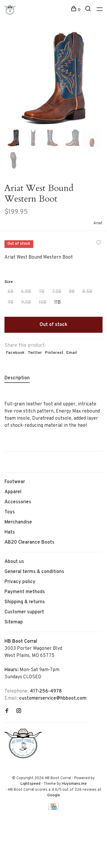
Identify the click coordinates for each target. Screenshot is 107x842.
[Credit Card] (53, 809)
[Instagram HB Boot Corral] (18, 711)
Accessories (17, 502)
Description (17, 378)
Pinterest (54, 352)
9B (10, 302)
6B (10, 292)
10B (42, 302)
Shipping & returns (24, 602)
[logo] (24, 757)
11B (57, 302)
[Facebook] (6, 711)
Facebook (15, 352)
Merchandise (18, 522)
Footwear (14, 482)
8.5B (87, 292)
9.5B (26, 302)
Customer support (24, 612)
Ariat (98, 223)
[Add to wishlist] (98, 243)
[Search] (88, 9)
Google (53, 795)
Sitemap (13, 622)
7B (41, 292)
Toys (9, 512)
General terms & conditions (34, 572)
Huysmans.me (74, 783)
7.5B (56, 292)
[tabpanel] (53, 79)
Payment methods (24, 592)
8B (72, 292)
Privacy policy (19, 582)
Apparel (12, 492)
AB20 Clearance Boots (29, 542)
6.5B (26, 292)
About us (14, 562)
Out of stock (53, 325)
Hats (9, 532)
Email (71, 352)
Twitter (35, 352)
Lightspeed (30, 783)
